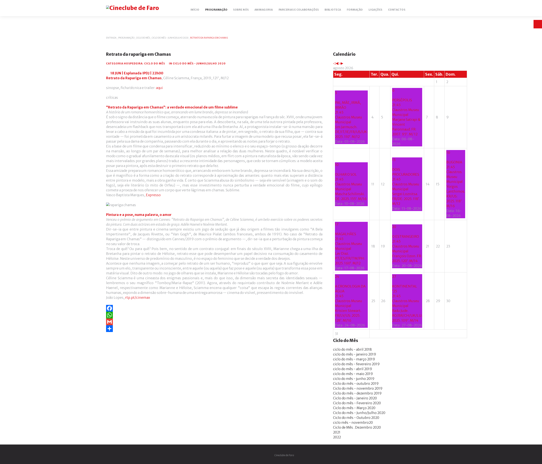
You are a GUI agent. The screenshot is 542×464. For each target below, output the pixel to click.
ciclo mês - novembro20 (353, 422)
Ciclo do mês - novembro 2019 (358, 388)
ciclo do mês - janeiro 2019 (354, 354)
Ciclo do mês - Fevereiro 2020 (357, 403)
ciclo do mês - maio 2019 (353, 374)
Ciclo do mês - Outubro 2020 (356, 417)
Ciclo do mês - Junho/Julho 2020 (170, 37)
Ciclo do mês (143, 37)
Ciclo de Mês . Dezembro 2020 (357, 427)
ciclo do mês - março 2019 (354, 359)
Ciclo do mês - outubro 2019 (356, 383)
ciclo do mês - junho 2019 (354, 378)
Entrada (111, 37)
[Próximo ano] (339, 63)
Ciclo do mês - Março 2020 (354, 408)
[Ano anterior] (334, 63)
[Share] (214, 328)
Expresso (153, 195)
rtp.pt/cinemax (137, 297)
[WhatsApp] (214, 315)
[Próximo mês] (342, 63)
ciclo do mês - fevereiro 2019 (356, 364)
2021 (336, 432)
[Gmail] (214, 321)
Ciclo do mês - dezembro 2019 (357, 393)
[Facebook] (214, 308)
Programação (126, 37)
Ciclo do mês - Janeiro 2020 (355, 398)
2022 (337, 437)
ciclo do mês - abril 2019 (352, 369)
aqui (159, 88)
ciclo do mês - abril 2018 (352, 349)
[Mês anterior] (337, 63)
